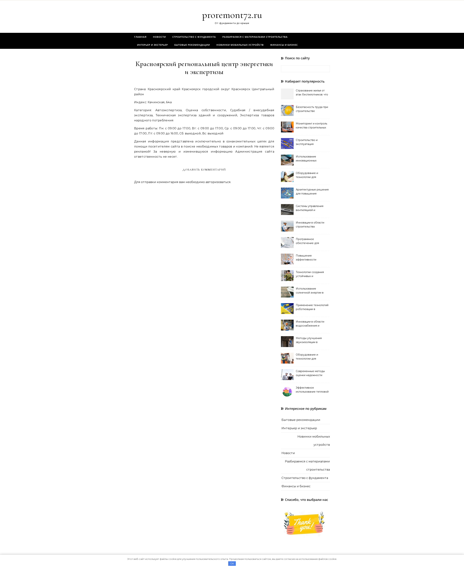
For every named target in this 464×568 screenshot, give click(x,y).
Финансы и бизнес (284, 44)
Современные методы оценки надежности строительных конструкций (310, 374)
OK (232, 563)
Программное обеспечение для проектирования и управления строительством (308, 241)
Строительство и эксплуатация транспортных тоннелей (311, 142)
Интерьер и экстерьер (152, 44)
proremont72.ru (232, 15)
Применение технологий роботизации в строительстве (312, 307)
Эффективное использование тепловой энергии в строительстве (312, 390)
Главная (140, 36)
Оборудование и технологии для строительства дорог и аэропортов (311, 357)
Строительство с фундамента (194, 36)
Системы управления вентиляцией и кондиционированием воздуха (310, 208)
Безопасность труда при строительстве (312, 109)
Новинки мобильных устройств (240, 44)
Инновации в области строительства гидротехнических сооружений (310, 225)
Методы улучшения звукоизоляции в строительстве (309, 341)
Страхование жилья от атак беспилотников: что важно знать (312, 93)
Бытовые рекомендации (192, 44)
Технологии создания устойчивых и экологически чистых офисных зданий (310, 274)
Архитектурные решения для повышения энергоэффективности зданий (312, 192)
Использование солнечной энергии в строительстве (310, 291)
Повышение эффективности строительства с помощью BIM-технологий (306, 258)
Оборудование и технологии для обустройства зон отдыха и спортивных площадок (312, 175)
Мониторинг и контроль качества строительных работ (311, 126)
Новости (159, 36)
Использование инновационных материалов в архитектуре (306, 159)
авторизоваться (218, 182)
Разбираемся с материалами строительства (255, 36)
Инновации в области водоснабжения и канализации (310, 324)
